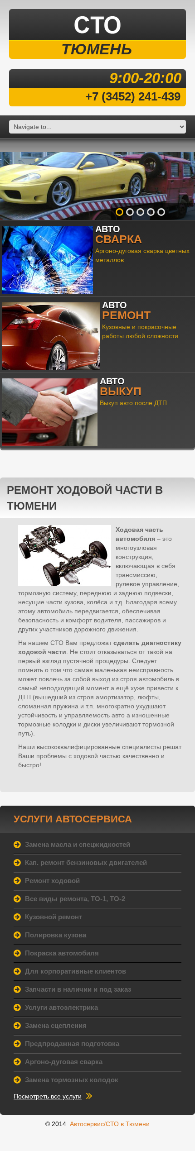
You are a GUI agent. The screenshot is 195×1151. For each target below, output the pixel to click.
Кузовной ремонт (53, 917)
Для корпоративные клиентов (75, 971)
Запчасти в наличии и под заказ (78, 989)
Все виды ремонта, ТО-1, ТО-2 (75, 899)
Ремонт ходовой (52, 880)
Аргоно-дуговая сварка (63, 1061)
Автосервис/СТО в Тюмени (110, 1123)
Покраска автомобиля (62, 953)
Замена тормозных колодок (71, 1080)
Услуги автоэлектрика (61, 1007)
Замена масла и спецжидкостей (77, 844)
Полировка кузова (55, 935)
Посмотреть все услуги (48, 1096)
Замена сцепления (56, 1025)
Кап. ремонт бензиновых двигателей (86, 862)
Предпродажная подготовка (72, 1043)
